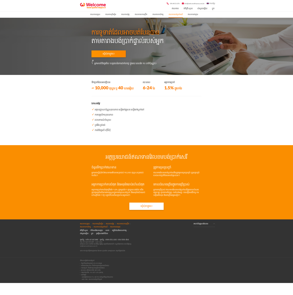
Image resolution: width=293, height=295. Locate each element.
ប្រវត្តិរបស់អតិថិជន (102, 233)
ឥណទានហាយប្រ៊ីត (141, 14)
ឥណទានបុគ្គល (95, 14)
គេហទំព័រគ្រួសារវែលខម (201, 223)
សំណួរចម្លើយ (84, 233)
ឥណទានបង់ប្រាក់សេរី (176, 14)
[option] (146, 43)
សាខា (107, 230)
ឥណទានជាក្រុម (193, 14)
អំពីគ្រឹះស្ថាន (84, 230)
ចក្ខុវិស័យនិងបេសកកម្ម (119, 230)
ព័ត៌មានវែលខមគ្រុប (96, 230)
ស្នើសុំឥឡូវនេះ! (109, 54)
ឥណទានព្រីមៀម (110, 14)
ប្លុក (92, 233)
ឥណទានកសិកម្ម (158, 14)
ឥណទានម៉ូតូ (125, 14)
